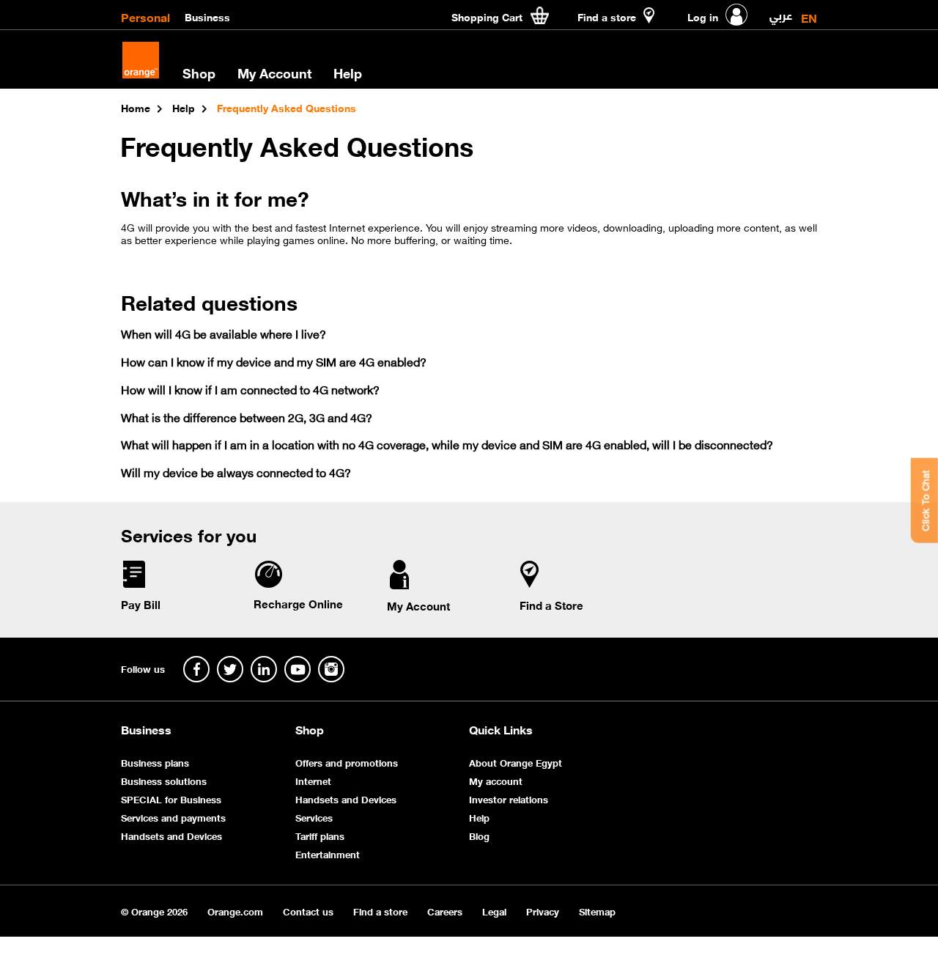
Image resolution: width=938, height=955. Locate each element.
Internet (313, 780)
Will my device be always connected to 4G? (236, 471)
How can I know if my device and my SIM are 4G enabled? (273, 361)
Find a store (380, 910)
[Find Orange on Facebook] (196, 669)
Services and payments (173, 817)
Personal (145, 16)
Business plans (155, 762)
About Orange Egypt (515, 762)
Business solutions (164, 780)
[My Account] (399, 586)
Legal (494, 910)
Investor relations (508, 798)
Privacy (542, 910)
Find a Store (551, 604)
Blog (479, 835)
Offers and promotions (346, 762)
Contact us (308, 910)
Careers (444, 910)
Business (207, 16)
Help (479, 817)
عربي (780, 12)
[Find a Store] (530, 585)
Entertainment (327, 853)
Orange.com (235, 910)
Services (314, 817)
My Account (274, 72)
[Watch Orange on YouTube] (297, 669)
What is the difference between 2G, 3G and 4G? (246, 416)
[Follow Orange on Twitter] (230, 669)
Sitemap (597, 910)
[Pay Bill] (133, 584)
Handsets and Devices (171, 835)
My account (495, 780)
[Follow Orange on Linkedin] (264, 669)
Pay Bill (140, 604)
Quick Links (501, 729)
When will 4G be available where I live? (223, 333)
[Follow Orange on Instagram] (331, 669)
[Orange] (140, 60)
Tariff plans (319, 835)
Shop (309, 729)
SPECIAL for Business (171, 798)
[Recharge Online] (268, 584)
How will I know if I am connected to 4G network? (250, 388)
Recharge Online (298, 603)
